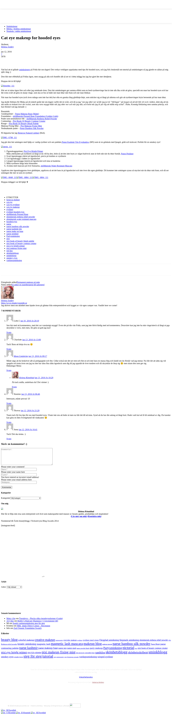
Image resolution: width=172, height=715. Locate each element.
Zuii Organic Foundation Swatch (28, 628)
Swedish (12, 710)
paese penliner (12, 234)
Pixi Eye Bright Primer (33, 151)
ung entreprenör (59, 657)
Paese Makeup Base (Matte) (27, 114)
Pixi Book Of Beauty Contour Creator (29, 121)
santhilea (100, 652)
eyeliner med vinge (91, 640)
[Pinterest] (24, 60)
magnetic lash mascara (67, 644)
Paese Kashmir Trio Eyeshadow (75, 142)
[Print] (44, 60)
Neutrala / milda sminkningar (18, 31)
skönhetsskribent (138, 652)
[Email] (34, 60)
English (12, 712)
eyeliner (9, 209)
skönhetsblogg (12, 253)
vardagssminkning (14, 260)
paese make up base (14, 231)
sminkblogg (11, 255)
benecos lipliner (13, 200)
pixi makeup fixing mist (16, 248)
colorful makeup (26, 640)
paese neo (62, 648)
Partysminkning (13, 236)
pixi (8, 238)
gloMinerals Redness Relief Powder (41, 119)
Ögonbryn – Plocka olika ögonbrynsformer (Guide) (41, 618)
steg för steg (33, 656)
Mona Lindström (21, 356)
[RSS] (32, 689)
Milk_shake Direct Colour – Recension (33, 626)
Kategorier (5, 498)
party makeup (96, 648)
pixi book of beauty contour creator (21, 243)
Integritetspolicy (86, 677)
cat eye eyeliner (13, 204)
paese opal (71, 648)
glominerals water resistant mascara (21, 219)
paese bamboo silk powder (17, 226)
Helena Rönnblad (26, 378)
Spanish (27, 712)
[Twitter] (15, 60)
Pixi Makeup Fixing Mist (31, 126)
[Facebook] (5, 60)
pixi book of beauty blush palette (20, 241)
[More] (54, 60)
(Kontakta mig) (94, 516)
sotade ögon (18, 657)
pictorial (128, 648)
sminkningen (24, 69)
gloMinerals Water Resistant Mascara (56, 166)
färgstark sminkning (129, 640)
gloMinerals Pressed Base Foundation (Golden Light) (35, 116)
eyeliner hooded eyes (15, 212)
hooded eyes (11, 221)
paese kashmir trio (14, 229)
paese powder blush (83, 648)
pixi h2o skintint (34, 652)
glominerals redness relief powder (20, 217)
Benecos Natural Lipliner (28, 133)
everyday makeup (70, 640)
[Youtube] (39, 689)
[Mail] (24, 689)
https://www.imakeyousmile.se (14, 303)
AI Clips (10, 621)
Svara (8, 332)
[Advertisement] (32, 189)
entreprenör (59, 640)
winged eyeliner (105, 656)
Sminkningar (11, 26)
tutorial (47, 656)
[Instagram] (17, 689)
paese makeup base (48, 648)
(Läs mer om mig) (79, 516)
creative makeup (45, 639)
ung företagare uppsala (71, 657)
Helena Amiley (7, 47)
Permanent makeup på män (28, 282)
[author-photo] (7, 298)
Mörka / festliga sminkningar (18, 29)
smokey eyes (11, 258)
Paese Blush (155, 644)
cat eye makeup (13, 207)
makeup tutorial (107, 644)
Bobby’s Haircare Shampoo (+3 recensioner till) (37, 621)
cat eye (9, 202)
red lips (9, 251)
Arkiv (3, 587)
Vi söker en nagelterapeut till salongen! (28, 285)
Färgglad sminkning (109, 640)
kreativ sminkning (27, 644)
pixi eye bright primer (15, 246)
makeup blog (92, 644)
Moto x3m (10, 618)
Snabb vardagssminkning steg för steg (29, 623)
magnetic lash (43, 644)
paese (8, 224)
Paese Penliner (127, 154)
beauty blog (9, 640)
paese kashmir (28, 648)
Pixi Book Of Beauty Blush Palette (24, 123)
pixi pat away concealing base (85, 653)
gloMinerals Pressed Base (17, 214)
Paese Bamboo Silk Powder (32, 128)
